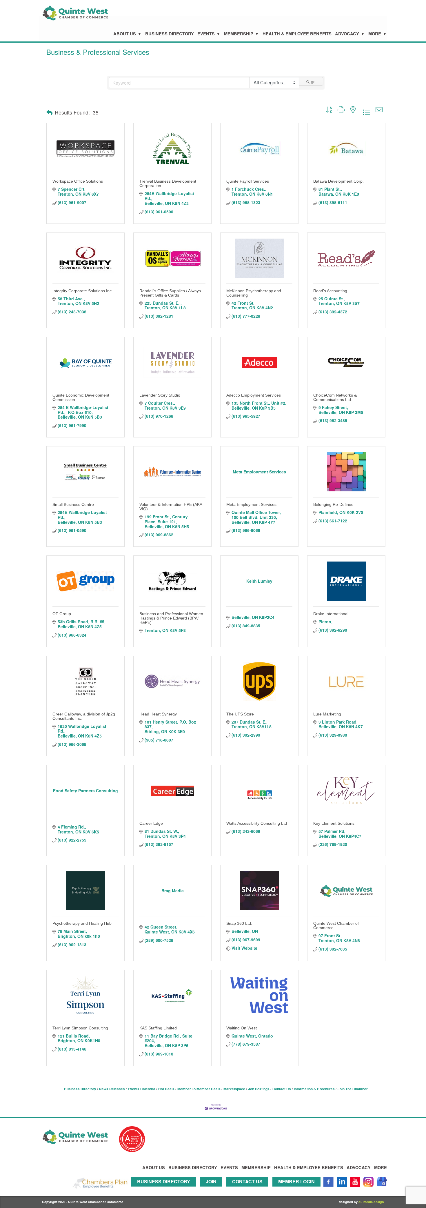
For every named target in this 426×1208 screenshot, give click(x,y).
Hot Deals (166, 1089)
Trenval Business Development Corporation (167, 183)
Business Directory (169, 34)
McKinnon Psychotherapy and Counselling (253, 292)
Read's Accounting (330, 290)
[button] (49, 112)
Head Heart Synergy (158, 714)
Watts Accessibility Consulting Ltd (256, 823)
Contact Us (281, 1089)
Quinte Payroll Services (247, 181)
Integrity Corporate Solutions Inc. (82, 290)
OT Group (61, 613)
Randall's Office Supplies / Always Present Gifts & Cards (170, 292)
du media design (371, 1202)
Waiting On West (241, 1028)
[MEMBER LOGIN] (297, 1189)
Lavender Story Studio (159, 395)
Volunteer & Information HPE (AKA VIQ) (170, 506)
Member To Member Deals (199, 1089)
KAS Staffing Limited (158, 1028)
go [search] (313, 81)
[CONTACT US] (248, 1189)
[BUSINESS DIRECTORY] (165, 1189)
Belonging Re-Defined (333, 504)
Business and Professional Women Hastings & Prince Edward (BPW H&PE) (171, 618)
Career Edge (151, 823)
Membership (238, 34)
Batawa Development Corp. (338, 181)
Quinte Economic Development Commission (80, 397)
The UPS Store (240, 714)
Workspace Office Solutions (77, 181)
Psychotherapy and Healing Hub (82, 923)
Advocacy (347, 34)
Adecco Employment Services (253, 395)
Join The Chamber (353, 1089)
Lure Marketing (327, 714)
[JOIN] (212, 1189)
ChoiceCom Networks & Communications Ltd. (335, 397)
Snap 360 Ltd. (239, 923)
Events (206, 34)
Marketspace (234, 1089)
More (374, 34)
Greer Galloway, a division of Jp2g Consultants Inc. (83, 716)
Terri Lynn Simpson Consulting (80, 1028)
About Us (124, 34)
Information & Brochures (314, 1089)
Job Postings (259, 1089)
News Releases (112, 1089)
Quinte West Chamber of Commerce (336, 925)
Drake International (330, 613)
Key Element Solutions (333, 823)
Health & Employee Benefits (297, 34)
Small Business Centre (73, 504)
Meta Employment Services (251, 504)
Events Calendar (141, 1089)
